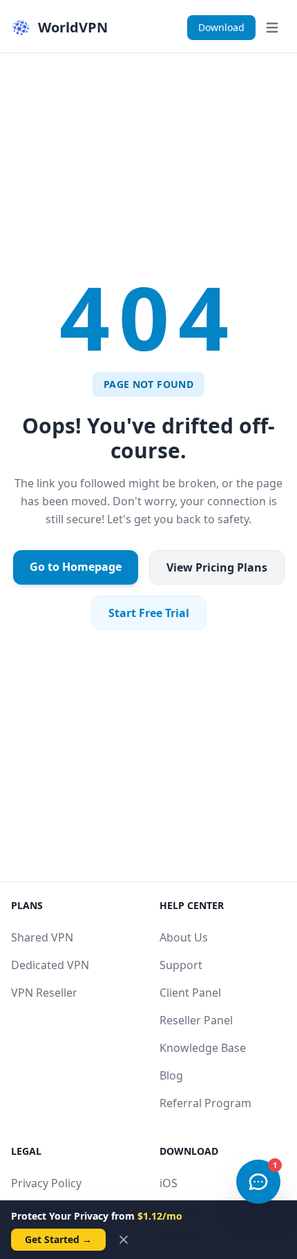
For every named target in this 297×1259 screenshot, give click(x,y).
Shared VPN (42, 937)
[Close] (123, 1239)
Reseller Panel (196, 1020)
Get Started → (58, 1239)
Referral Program (205, 1103)
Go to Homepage (76, 566)
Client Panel (190, 992)
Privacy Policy (46, 1183)
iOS (169, 1183)
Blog (171, 1075)
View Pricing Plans (216, 567)
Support (181, 965)
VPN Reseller (44, 992)
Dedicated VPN (50, 965)
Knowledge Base (203, 1047)
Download (221, 27)
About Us (184, 937)
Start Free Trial (148, 613)
